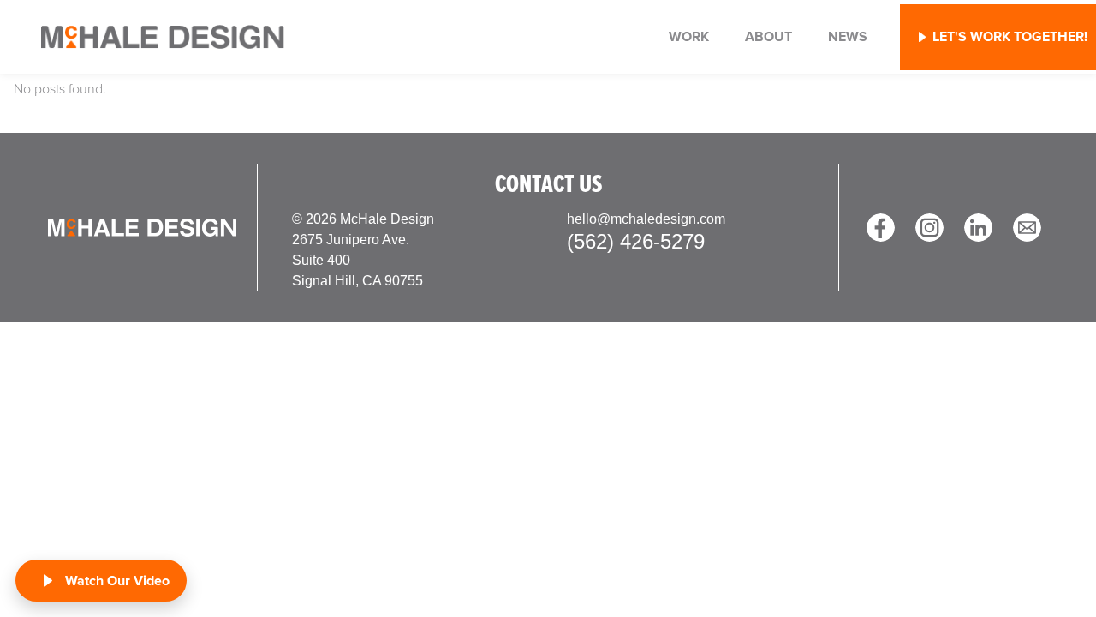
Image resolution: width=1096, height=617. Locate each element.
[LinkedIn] (978, 227)
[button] (998, 37)
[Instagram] (929, 227)
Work (689, 36)
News (847, 36)
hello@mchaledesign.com (646, 219)
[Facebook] (880, 227)
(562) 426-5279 (636, 241)
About (768, 36)
